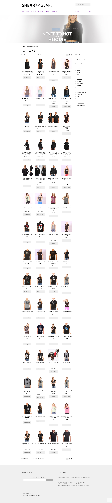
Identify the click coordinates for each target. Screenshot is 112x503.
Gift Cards (79, 87)
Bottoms (80, 76)
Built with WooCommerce (34, 495)
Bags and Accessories (81, 92)
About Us (53, 11)
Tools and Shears (80, 83)
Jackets (80, 66)
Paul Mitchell (81, 103)
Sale (78, 96)
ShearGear (80, 101)
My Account (33, 11)
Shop (28, 11)
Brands (78, 98)
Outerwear (79, 81)
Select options (27, 77)
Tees (79, 72)
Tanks (79, 74)
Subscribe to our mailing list (38, 477)
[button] (2, 29)
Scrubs (79, 68)
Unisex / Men (79, 79)
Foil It (79, 85)
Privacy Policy (25, 495)
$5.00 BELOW (79, 94)
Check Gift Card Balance (43, 11)
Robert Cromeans (81, 105)
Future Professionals (81, 63)
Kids (78, 90)
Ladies (78, 70)
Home (23, 11)
